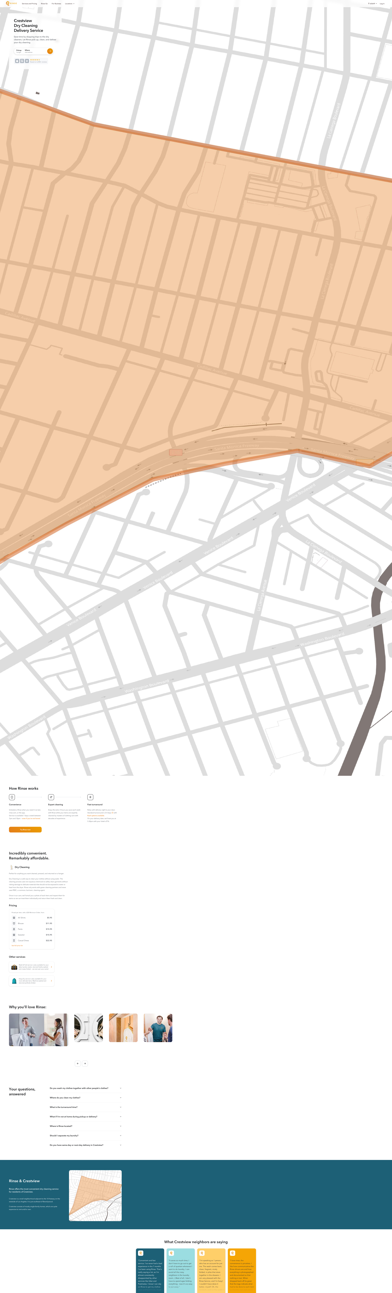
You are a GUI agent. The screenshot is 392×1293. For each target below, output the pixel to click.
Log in (382, 4)
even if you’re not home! (31, 818)
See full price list (17, 945)
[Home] (11, 3)
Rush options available (95, 816)
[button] (112, 813)
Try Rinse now (25, 830)
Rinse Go (44, 4)
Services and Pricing (29, 4)
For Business (56, 4)
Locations (68, 4)
